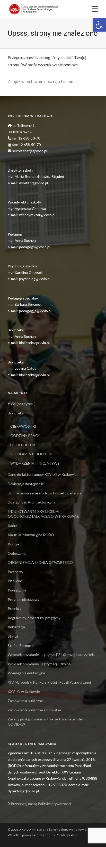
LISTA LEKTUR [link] (22, 445)
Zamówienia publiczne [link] (25, 700)
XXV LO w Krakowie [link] (24, 691)
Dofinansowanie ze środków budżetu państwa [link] (44, 493)
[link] (99, 25)
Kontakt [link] (14, 544)
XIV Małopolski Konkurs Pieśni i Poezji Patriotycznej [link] (49, 682)
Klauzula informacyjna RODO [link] (31, 534)
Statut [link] (13, 636)
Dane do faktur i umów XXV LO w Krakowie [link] (42, 474)
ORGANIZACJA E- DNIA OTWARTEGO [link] (40, 562)
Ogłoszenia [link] (17, 553)
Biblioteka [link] (16, 413)
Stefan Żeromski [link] (21, 645)
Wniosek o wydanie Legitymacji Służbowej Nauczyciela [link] (51, 654)
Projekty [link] (14, 608)
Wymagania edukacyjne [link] (26, 673)
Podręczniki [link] (17, 590)
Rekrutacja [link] (16, 627)
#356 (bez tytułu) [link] (22, 403)
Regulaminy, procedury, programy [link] (34, 618)
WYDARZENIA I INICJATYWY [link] (35, 463)
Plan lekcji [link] (15, 581)
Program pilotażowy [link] (23, 599)
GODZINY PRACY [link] (25, 435)
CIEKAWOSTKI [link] (23, 426)
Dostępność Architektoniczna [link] (31, 502)
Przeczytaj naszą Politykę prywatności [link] (40, 803)
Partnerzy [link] (15, 571)
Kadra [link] (12, 525)
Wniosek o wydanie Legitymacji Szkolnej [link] (40, 664)
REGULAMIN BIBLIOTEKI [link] (31, 454)
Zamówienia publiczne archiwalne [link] (34, 710)
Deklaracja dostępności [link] (26, 483)
